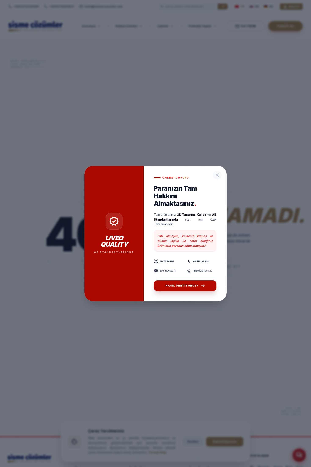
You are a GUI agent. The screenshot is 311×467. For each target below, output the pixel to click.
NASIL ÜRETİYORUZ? (185, 285)
